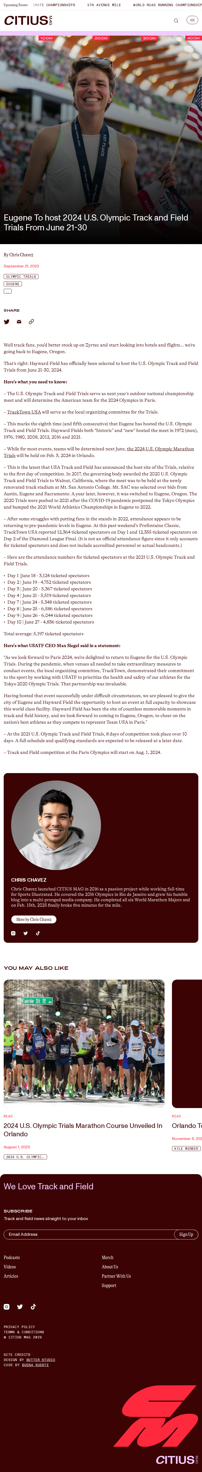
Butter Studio (40, 1360)
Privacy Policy (19, 1327)
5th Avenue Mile (83, 5)
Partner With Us (116, 1276)
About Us (110, 1267)
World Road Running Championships (148, 5)
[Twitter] (20, 1307)
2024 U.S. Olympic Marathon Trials (26, 1157)
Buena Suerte (35, 1365)
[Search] (176, 21)
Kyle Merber (186, 1149)
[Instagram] (7, 1307)
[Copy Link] (31, 322)
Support (109, 1285)
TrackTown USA (24, 412)
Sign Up (186, 1234)
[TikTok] (33, 1307)
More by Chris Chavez (33, 919)
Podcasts (12, 1257)
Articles (11, 1276)
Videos (10, 1267)
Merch (108, 1257)
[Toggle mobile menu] (192, 20)
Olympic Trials (21, 277)
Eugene (12, 284)
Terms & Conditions (24, 1332)
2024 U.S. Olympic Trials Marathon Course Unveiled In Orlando (83, 1130)
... (7, 291)
